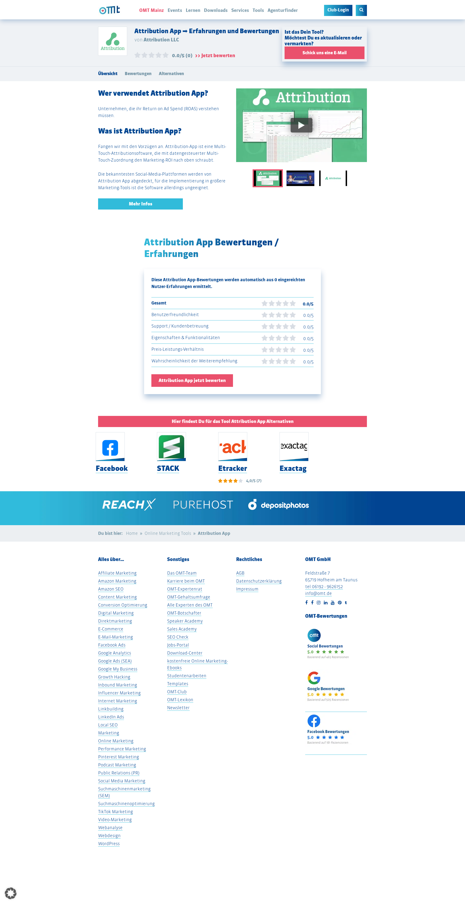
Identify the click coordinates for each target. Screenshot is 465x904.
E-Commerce (110, 629)
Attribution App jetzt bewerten (192, 380)
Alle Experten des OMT (190, 605)
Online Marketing (115, 741)
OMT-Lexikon (180, 699)
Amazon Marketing (117, 581)
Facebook (112, 468)
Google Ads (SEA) (115, 661)
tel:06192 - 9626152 (324, 586)
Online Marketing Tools (168, 533)
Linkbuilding (111, 709)
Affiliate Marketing (117, 573)
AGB (240, 573)
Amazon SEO (111, 589)
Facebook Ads (111, 645)
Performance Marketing (122, 749)
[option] (301, 128)
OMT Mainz (151, 10)
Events (175, 10)
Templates (177, 683)
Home (132, 533)
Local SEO (108, 725)
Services (240, 10)
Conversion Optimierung (122, 605)
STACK (168, 468)
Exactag (293, 468)
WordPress (109, 843)
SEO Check (177, 637)
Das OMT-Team (182, 573)
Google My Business (117, 669)
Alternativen (171, 73)
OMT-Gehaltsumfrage (188, 597)
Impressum (247, 589)
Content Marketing (117, 597)
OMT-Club (177, 691)
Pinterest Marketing (118, 757)
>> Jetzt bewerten (215, 55)
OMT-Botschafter (184, 613)
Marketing (108, 733)
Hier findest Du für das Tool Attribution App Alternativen (233, 421)
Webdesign (109, 835)
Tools (258, 10)
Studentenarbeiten (186, 675)
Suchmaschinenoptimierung (126, 803)
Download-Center (184, 653)
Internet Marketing (117, 701)
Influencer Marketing (119, 693)
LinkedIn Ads (111, 717)
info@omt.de (318, 593)
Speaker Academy (185, 621)
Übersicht (107, 73)
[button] (10, 893)
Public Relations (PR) (119, 773)
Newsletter (178, 707)
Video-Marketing (115, 819)
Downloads (216, 10)
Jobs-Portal (178, 645)
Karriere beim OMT (186, 581)
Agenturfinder (283, 10)
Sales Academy (182, 629)
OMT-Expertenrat (184, 589)
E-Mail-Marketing (115, 637)
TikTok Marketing (115, 811)
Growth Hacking (114, 677)
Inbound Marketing (117, 685)
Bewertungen (138, 73)
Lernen (193, 10)
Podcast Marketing (117, 765)
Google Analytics (114, 653)
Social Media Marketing (121, 781)
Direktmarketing (115, 621)
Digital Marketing (116, 613)
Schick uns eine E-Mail (324, 52)
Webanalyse (110, 827)
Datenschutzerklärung (259, 581)
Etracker (232, 468)
